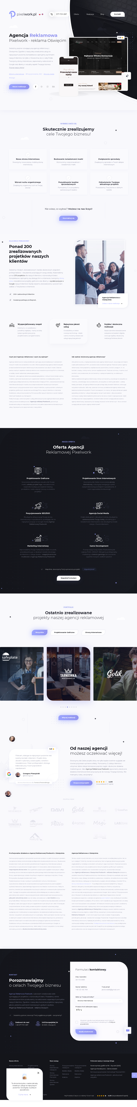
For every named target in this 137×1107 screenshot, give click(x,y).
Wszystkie (39, 632)
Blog (102, 14)
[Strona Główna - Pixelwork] (22, 15)
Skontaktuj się (68, 218)
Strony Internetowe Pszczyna (54, 1075)
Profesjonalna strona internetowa (104, 923)
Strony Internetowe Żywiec (54, 1082)
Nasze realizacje (19, 87)
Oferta (76, 14)
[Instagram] (47, 86)
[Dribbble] (41, 86)
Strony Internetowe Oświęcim (54, 1068)
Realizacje (90, 14)
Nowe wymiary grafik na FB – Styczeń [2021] (105, 1065)
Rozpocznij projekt (81, 783)
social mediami (105, 898)
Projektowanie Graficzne (64, 632)
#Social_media (49, 74)
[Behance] (53, 86)
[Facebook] (35, 86)
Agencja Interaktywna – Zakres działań (103, 1069)
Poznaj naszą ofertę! (16, 68)
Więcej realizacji (68, 718)
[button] (60, 707)
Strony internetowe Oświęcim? (81, 884)
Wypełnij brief (89, 569)
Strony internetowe (16, 1065)
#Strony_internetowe (16, 74)
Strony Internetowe (93, 632)
